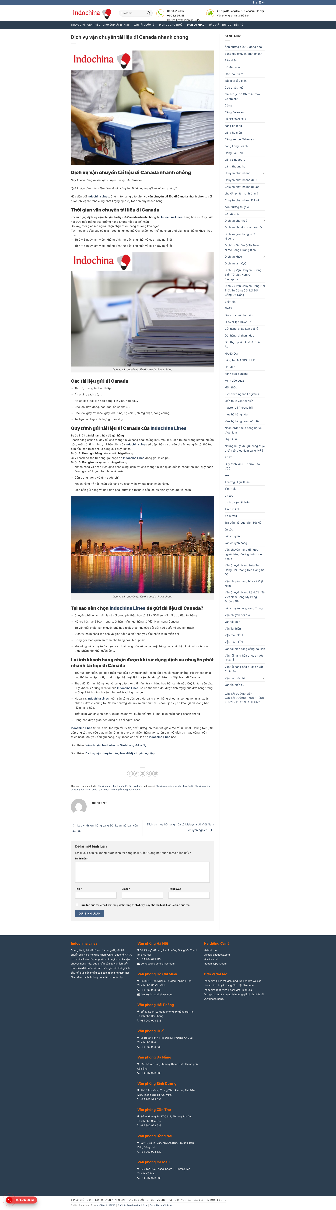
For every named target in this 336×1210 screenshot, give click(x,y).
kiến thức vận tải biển (239, 401)
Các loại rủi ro (234, 74)
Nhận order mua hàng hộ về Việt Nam (243, 430)
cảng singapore (235, 159)
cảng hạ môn (233, 132)
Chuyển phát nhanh (237, 173)
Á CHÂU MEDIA (106, 1205)
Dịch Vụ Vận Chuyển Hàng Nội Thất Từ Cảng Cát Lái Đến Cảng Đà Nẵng (245, 290)
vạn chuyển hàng (236, 543)
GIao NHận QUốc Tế (238, 322)
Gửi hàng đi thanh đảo (239, 335)
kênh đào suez (234, 380)
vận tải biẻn (232, 621)
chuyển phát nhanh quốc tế (85, 789)
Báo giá (198, 1200)
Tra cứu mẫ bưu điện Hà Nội (243, 522)
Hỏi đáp (230, 367)
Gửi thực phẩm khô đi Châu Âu (243, 344)
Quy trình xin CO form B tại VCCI (243, 466)
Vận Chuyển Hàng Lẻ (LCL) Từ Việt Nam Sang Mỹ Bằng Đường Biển (245, 597)
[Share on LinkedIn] (155, 774)
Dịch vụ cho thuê (236, 220)
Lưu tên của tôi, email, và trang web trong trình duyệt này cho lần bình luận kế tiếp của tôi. (135, 904)
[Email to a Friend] (142, 774)
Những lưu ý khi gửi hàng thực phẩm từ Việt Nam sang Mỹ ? (245, 448)
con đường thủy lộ (237, 207)
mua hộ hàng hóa (236, 414)
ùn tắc (229, 529)
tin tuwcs (231, 515)
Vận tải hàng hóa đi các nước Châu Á (244, 658)
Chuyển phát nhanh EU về (242, 200)
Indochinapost (212, 989)
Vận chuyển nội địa (237, 615)
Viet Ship (241, 989)
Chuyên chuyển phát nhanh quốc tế (174, 786)
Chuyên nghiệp (203, 786)
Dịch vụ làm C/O (235, 263)
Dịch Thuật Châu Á (161, 1205)
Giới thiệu (93, 24)
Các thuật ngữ (234, 87)
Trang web (174, 888)
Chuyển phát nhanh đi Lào (242, 187)
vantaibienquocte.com (217, 954)
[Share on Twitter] (136, 774)
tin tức (229, 495)
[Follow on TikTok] (257, 2)
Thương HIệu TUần (237, 482)
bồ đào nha (232, 67)
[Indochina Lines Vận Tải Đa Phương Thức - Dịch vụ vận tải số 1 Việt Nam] (92, 13)
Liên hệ (221, 1200)
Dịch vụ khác (135, 786)
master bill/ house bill (239, 407)
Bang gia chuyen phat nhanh (243, 53)
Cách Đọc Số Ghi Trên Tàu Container (242, 96)
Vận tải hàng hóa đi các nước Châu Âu (244, 669)
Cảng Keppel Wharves (239, 139)
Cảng (228, 105)
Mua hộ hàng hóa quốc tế (242, 421)
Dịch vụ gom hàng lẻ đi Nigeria (240, 236)
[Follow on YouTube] (263, 2)
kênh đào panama (236, 373)
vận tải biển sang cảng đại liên (245, 649)
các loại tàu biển (236, 80)
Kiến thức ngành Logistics (242, 394)
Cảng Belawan (234, 112)
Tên (78, 888)
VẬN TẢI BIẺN (234, 635)
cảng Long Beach (236, 146)
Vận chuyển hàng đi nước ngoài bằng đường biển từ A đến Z (243, 554)
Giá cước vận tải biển (239, 315)
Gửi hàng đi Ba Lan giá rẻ (241, 328)
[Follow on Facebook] (253, 2)
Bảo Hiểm (231, 60)
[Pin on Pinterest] (149, 774)
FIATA (228, 308)
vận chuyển (232, 536)
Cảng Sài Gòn (234, 153)
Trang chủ (78, 24)
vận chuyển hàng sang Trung (244, 608)
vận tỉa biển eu (234, 685)
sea (227, 475)
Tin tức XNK (232, 509)
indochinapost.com (215, 963)
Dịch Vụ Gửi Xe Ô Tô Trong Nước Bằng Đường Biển (242, 248)
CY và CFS (232, 214)
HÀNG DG (231, 353)
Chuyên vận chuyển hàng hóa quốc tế (121, 789)
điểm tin (230, 301)
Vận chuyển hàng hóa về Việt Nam (244, 583)
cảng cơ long (233, 125)
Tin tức (210, 1200)
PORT (228, 457)
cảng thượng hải (235, 166)
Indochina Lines (98, 196)
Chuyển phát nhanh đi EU (241, 180)
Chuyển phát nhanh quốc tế (112, 786)
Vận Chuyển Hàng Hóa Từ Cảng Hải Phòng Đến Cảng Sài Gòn (245, 570)
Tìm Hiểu (230, 488)
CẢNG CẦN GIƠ (235, 119)
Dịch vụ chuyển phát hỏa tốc (244, 227)
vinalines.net (211, 959)
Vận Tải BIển (233, 628)
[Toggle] (263, 173)
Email (126, 888)
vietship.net (211, 950)
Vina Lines (228, 989)
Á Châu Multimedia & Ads (133, 1205)
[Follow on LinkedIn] (260, 2)
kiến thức (231, 387)
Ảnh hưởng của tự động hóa (243, 47)
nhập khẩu (231, 439)
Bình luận (82, 858)
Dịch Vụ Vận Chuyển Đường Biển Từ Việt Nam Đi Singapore (243, 274)
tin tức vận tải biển (237, 502)
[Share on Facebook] (130, 774)
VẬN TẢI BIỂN (234, 642)
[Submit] (148, 13)
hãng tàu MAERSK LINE (240, 360)
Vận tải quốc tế (235, 678)
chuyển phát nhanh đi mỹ (241, 193)
